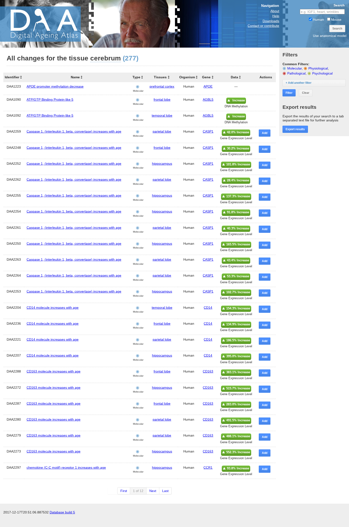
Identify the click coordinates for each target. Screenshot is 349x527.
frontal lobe (162, 99)
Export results (295, 129)
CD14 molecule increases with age (53, 307)
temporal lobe (162, 115)
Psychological (322, 73)
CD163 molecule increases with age (53, 371)
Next (152, 491)
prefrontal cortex (162, 86)
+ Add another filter (298, 83)
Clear (305, 92)
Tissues (160, 77)
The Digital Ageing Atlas (47, 24)
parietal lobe (162, 131)
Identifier (12, 77)
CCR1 (207, 467)
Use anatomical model (329, 36)
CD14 (208, 307)
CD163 (208, 371)
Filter (289, 92)
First (123, 491)
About (274, 11)
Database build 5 (62, 512)
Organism (187, 77)
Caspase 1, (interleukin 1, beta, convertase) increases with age (74, 131)
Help (275, 16)
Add (264, 133)
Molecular (294, 68)
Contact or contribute (263, 26)
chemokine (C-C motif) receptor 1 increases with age (66, 467)
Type (136, 77)
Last (165, 491)
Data (234, 77)
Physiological (318, 68)
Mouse (335, 19)
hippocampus (162, 163)
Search (337, 28)
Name (75, 77)
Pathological (296, 73)
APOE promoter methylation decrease (55, 86)
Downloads (271, 21)
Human (318, 19)
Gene (206, 77)
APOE (207, 86)
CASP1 (208, 131)
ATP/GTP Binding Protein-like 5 (50, 99)
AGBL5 (208, 99)
